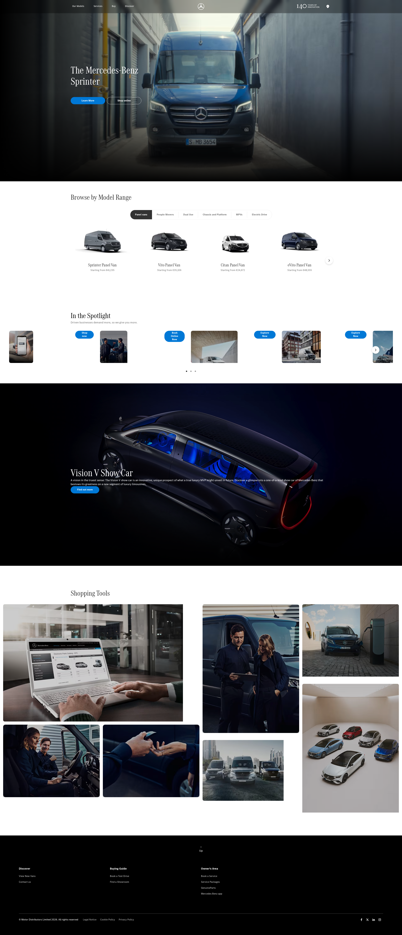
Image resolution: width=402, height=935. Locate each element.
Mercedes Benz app (211, 893)
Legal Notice (89, 919)
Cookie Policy (107, 919)
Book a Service (209, 876)
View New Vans (27, 876)
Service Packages (210, 882)
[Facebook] (361, 920)
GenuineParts (208, 887)
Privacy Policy (126, 919)
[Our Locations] (327, 6)
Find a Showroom (119, 882)
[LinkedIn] (373, 920)
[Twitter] (367, 920)
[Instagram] (380, 920)
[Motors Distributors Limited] (201, 6)
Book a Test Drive (119, 876)
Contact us (25, 882)
